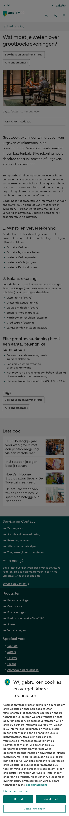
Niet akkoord (51, 799)
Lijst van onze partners (15, 791)
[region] (34, 745)
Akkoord (18, 799)
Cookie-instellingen (34, 808)
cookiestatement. (37, 785)
